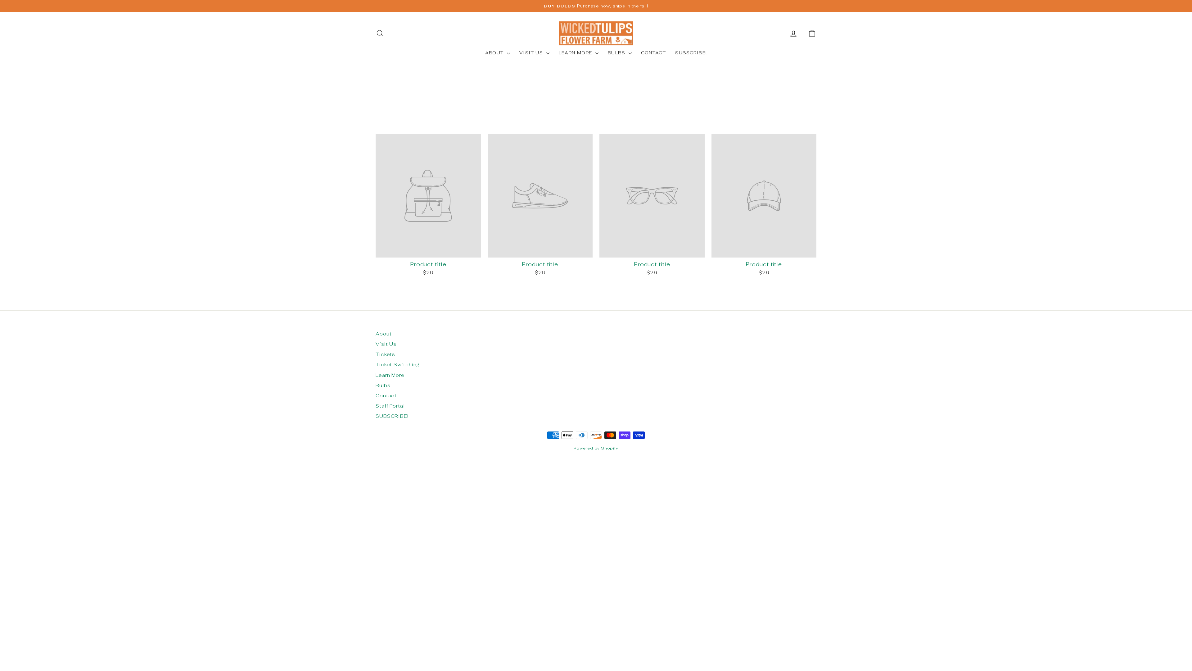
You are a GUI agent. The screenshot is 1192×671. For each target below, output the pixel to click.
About (495, 53)
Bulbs (617, 53)
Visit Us (532, 53)
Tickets (385, 354)
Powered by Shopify (596, 448)
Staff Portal (390, 406)
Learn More (576, 53)
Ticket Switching (398, 364)
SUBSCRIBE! (691, 53)
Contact (653, 53)
